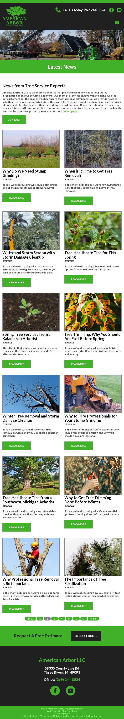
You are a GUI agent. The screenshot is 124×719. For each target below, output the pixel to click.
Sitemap (58, 713)
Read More (16, 197)
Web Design (53, 711)
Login (67, 713)
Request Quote (86, 635)
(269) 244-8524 (68, 679)
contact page (69, 111)
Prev (30, 618)
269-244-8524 (94, 10)
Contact (14, 119)
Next (93, 618)
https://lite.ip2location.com (88, 716)
